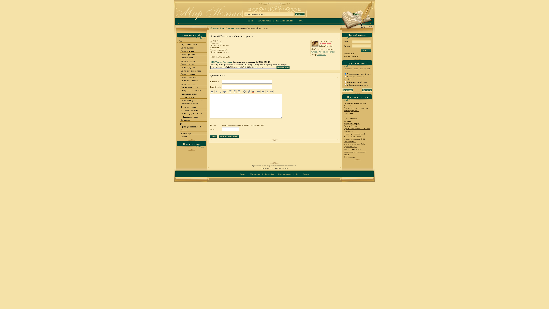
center (235, 91)
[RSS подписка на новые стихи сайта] (274, 11)
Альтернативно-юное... (353, 149)
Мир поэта (214, 28)
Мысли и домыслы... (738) (354, 133)
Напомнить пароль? (352, 56)
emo (244, 91)
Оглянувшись (349, 113)
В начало (306, 174)
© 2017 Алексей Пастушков (221, 62)
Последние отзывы (284, 21)
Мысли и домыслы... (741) (354, 144)
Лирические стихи (232, 28)
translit (267, 91)
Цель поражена (350, 115)
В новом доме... (350, 157)
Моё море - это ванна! (353, 136)
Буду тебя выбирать (352, 123)
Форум (300, 21)
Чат (297, 174)
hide (259, 91)
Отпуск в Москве (351, 126)
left (230, 91)
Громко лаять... (350, 141)
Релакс (346, 154)
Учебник (249, 21)
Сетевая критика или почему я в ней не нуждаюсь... (356, 109)
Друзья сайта (269, 174)
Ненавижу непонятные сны (355, 103)
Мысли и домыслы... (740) (354, 139)
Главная (242, 174)
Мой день (348, 105)
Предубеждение (350, 118)
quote (263, 91)
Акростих (321, 54)
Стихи (222, 28)
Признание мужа (350, 146)
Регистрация (349, 53)
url (249, 91)
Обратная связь (264, 21)
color (253, 91)
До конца (347, 121)
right (239, 91)
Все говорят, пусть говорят (355, 151)
